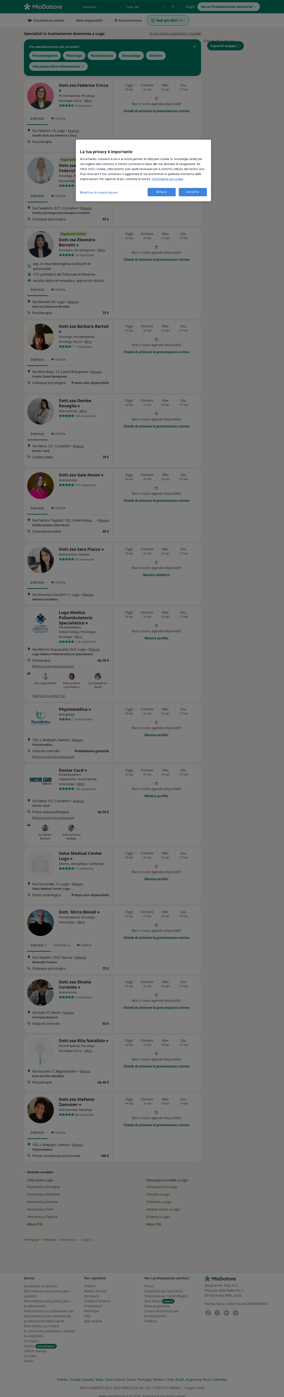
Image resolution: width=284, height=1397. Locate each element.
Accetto (192, 192)
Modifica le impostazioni (99, 192)
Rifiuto (161, 192)
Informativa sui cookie (167, 179)
